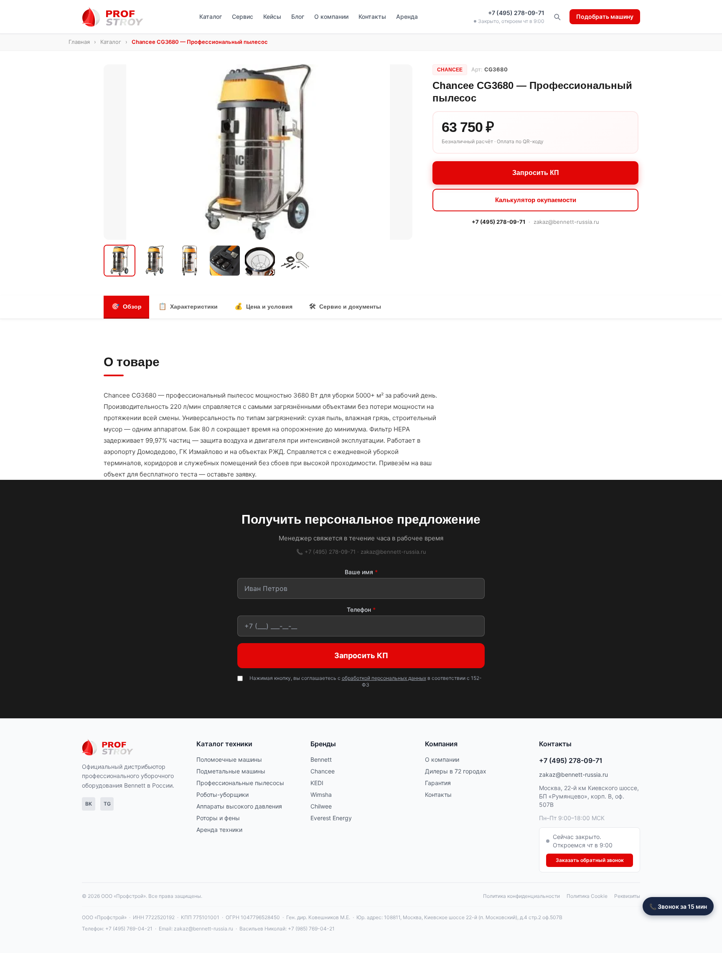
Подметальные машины (230, 771)
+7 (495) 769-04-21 (129, 928)
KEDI (316, 782)
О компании (331, 16)
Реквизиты (627, 896)
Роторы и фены (218, 817)
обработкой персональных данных (384, 678)
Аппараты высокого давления (239, 806)
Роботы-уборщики (222, 794)
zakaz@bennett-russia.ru (566, 221)
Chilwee (321, 806)
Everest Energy (331, 817)
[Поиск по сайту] (556, 16)
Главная (79, 41)
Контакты (372, 16)
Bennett (321, 759)
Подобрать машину (604, 16)
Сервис (242, 16)
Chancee (322, 771)
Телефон (361, 609)
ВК (88, 804)
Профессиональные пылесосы (240, 782)
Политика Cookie (587, 896)
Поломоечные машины (229, 759)
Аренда (407, 16)
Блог (297, 16)
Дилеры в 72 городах (455, 771)
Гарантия (438, 782)
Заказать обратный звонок (590, 860)
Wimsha (321, 794)
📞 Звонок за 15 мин (678, 906)
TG (107, 804)
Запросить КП (535, 172)
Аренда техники (219, 829)
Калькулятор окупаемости (535, 199)
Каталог (210, 16)
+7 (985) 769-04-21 (311, 928)
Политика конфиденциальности (521, 896)
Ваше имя (361, 571)
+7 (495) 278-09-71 (516, 12)
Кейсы (272, 16)
